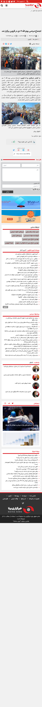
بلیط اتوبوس (9, 243)
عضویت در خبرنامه (34, 499)
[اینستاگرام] (7, 1)
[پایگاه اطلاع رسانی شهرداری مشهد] (21, 216)
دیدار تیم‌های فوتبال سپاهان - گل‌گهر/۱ (28, 297)
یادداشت (36, 363)
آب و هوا (23, 499)
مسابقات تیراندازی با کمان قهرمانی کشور (27, 256)
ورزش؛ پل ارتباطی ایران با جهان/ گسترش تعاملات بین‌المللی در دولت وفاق (22, 319)
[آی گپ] (2, 1)
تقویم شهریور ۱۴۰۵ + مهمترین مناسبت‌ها (27, 469)
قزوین (29, 39)
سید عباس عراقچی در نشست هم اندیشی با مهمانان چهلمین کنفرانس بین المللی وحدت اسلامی (22, 282)
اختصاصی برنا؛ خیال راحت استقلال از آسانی (27, 335)
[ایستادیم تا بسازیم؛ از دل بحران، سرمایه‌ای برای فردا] (35, 369)
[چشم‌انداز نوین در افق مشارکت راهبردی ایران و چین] (35, 377)
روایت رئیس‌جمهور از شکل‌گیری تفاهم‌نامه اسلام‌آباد (24, 295)
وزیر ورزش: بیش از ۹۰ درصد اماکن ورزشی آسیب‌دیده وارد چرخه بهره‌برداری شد (21, 356)
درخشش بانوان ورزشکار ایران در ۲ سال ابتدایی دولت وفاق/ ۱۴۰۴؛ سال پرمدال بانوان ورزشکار (21, 341)
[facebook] (3, 44)
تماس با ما (33, 496)
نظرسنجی (5, 499)
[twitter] (11, 44)
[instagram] (5, 403)
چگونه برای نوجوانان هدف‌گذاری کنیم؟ (28, 455)
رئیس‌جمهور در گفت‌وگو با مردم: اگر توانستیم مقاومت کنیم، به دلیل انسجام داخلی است (22, 287)
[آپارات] (4, 1)
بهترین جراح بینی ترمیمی (30, 239)
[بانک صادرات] (21, 203)
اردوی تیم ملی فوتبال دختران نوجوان (28, 302)
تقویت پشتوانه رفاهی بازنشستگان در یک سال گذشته (24, 338)
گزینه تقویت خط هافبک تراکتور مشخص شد (26, 254)
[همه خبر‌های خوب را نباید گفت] (35, 385)
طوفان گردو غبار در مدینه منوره (30, 299)
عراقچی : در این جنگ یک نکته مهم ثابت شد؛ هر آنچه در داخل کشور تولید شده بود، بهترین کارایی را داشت (22, 260)
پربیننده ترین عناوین (33, 250)
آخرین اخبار (23, 250)
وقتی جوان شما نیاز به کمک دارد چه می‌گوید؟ (26, 471)
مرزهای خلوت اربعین (17, 232)
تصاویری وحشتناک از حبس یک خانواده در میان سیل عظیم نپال (21, 290)
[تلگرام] (9, 1)
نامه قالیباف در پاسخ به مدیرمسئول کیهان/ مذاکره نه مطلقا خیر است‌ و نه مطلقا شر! (21, 328)
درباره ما (24, 496)
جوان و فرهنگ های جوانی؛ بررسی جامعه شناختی (25, 476)
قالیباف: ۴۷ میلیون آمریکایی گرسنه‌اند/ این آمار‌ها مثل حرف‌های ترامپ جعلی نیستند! (21, 352)
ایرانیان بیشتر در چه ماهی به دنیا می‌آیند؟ (27, 458)
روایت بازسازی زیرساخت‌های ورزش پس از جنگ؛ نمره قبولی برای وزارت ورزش (21, 323)
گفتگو (31, 363)
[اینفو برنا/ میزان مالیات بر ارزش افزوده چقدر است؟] (21, 444)
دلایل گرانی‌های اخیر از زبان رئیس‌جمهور (27, 272)
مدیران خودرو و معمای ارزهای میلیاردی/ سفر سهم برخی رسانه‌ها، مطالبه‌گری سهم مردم (21, 332)
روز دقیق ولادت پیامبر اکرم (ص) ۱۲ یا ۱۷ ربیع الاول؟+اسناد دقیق (21, 349)
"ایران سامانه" (17, 521)
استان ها (35, 39)
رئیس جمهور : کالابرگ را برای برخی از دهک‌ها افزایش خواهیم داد (21, 263)
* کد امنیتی (37, 183)
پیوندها (17, 496)
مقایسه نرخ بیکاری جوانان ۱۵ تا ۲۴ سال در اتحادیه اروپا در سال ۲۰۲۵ (21, 482)
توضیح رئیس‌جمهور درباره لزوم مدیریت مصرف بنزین (24, 279)
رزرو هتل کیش (16, 235)
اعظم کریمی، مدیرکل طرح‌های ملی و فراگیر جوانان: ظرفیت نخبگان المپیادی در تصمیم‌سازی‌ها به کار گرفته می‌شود (21, 345)
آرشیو (5, 307)
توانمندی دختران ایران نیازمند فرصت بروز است (25, 487)
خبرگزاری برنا (35, 136)
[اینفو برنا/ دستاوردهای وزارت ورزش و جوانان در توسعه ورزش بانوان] (21, 418)
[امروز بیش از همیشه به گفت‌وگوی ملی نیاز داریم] (35, 394)
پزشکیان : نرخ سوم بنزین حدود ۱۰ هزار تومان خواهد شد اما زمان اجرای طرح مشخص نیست (21, 276)
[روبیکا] (14, 1)
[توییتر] (12, 1)
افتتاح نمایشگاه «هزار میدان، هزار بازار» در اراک (26, 268)
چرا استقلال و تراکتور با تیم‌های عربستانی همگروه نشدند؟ (23, 478)
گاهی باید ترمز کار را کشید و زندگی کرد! (28, 467)
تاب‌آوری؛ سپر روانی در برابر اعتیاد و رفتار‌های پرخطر (25, 485)
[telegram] (6, 44)
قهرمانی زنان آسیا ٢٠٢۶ (32, 292)
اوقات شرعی (14, 499)
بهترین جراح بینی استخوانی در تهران (27, 243)
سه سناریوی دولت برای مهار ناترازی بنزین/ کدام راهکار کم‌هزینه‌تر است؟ (21, 463)
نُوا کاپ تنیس (34, 265)
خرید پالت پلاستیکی (32, 232)
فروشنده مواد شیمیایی (31, 235)
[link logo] (33, 5)
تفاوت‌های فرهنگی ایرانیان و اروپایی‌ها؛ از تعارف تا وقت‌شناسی (22, 474)
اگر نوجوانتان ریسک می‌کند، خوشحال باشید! (26, 460)
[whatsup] (8, 44)
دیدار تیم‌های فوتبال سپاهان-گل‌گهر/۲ (28, 270)
